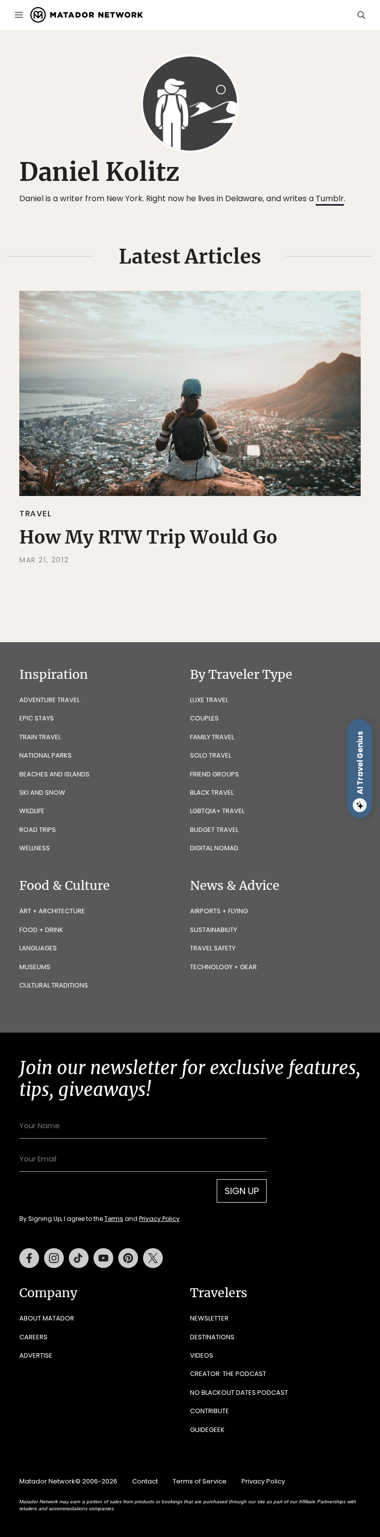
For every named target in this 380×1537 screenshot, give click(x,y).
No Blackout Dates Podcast (239, 1392)
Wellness (34, 848)
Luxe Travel (209, 700)
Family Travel (212, 737)
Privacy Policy (159, 1218)
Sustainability (213, 929)
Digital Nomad (214, 848)
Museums (34, 967)
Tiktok (79, 1258)
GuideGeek (207, 1429)
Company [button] (48, 1292)
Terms (113, 1218)
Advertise (35, 1355)
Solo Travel (210, 755)
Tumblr (330, 198)
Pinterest (128, 1258)
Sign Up (242, 1191)
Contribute (209, 1411)
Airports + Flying (219, 911)
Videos (201, 1355)
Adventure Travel (49, 700)
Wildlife (32, 811)
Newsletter (209, 1318)
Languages (38, 948)
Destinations (212, 1337)
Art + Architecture (52, 911)
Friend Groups (214, 774)
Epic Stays (36, 718)
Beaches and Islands (54, 774)
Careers (33, 1337)
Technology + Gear (223, 967)
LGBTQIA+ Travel (217, 811)
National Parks (45, 755)
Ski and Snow (42, 792)
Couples (204, 718)
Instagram (54, 1258)
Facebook (29, 1258)
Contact (145, 1481)
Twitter (153, 1258)
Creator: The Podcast (228, 1373)
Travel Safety (213, 948)
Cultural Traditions (53, 985)
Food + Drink (41, 929)
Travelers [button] (218, 1292)
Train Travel (40, 737)
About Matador (46, 1318)
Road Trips (37, 829)
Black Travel (212, 792)
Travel (35, 513)
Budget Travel (214, 829)
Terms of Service (200, 1481)
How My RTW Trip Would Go (148, 537)
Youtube (103, 1258)
